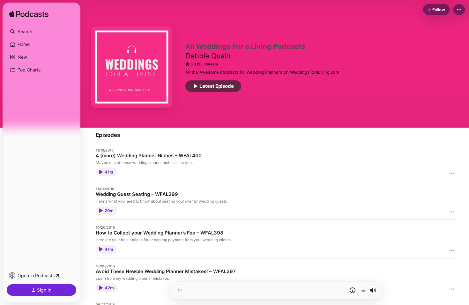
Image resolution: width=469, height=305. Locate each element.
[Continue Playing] (363, 290)
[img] (28, 14)
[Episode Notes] (352, 290)
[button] (41, 31)
